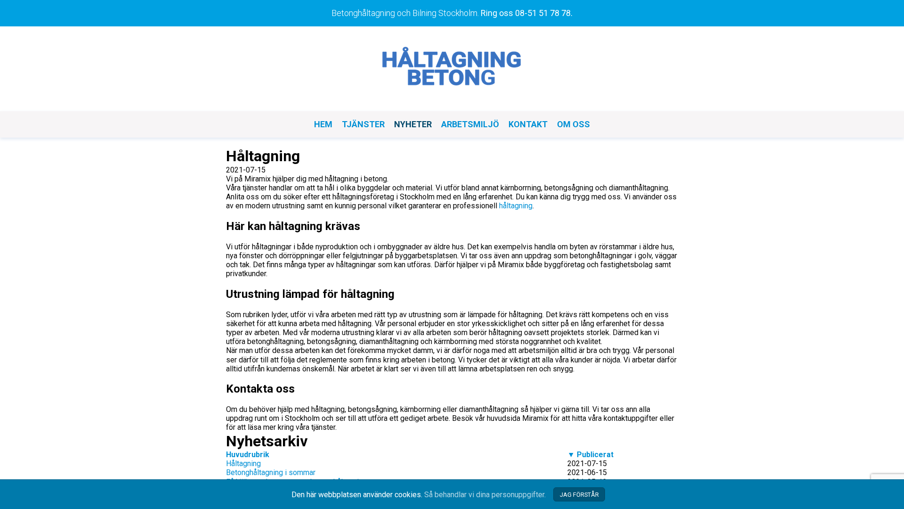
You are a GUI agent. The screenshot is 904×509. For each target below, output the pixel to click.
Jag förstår (579, 494)
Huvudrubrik (247, 454)
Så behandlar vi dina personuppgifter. (485, 494)
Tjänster (363, 124)
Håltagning (243, 463)
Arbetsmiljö (470, 124)
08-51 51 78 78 (543, 13)
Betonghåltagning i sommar (270, 472)
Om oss (573, 124)
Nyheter (413, 124)
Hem (323, 124)
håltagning (516, 205)
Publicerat (590, 454)
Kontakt (528, 124)
